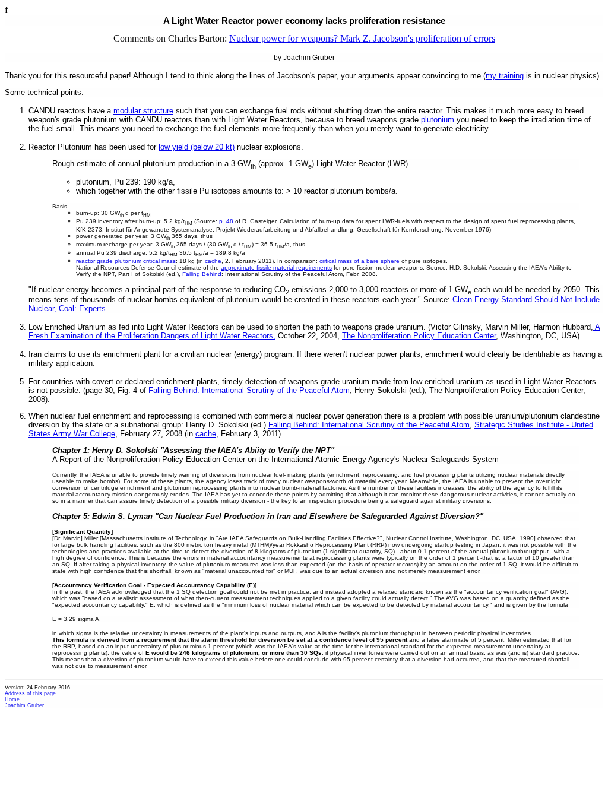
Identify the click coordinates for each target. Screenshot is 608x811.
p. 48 (226, 221)
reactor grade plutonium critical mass (126, 261)
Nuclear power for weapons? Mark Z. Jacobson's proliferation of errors (362, 38)
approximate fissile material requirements (276, 267)
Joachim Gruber (24, 705)
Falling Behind (201, 274)
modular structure (143, 110)
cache (213, 261)
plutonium (437, 119)
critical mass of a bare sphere (359, 261)
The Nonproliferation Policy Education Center (419, 335)
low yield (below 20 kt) (197, 146)
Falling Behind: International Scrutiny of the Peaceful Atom (249, 390)
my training (505, 75)
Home (12, 699)
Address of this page (30, 693)
